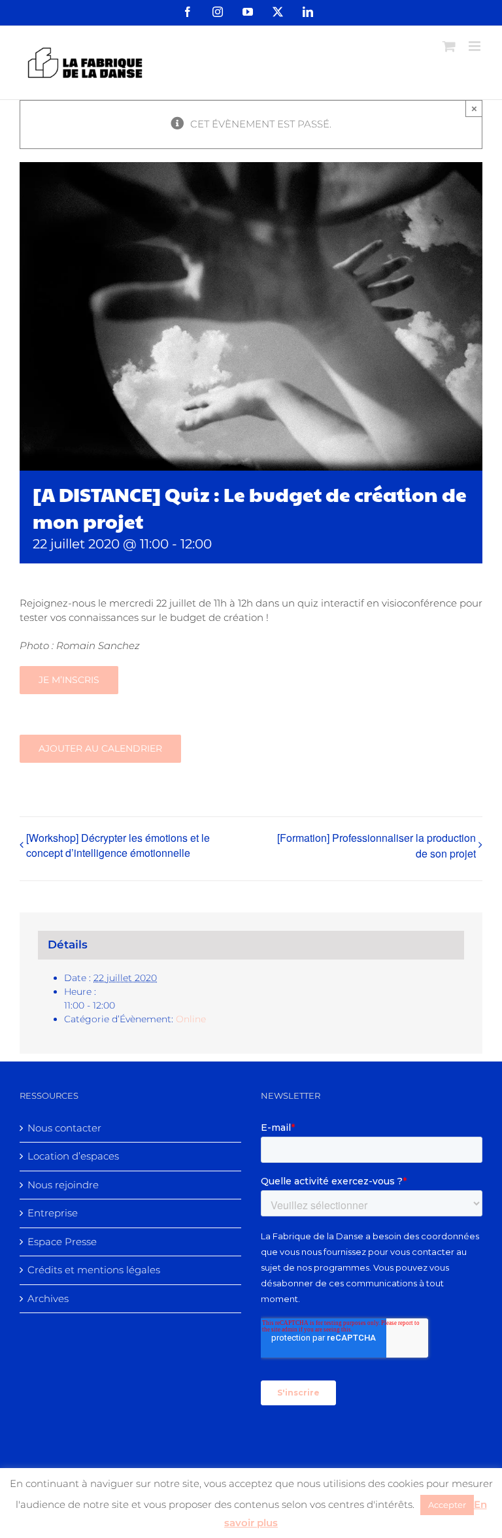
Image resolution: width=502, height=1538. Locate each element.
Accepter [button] (447, 1504)
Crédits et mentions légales (93, 1269)
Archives (48, 1298)
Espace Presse (62, 1241)
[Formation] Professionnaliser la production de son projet (376, 845)
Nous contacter (64, 1128)
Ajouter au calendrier (100, 748)
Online (191, 1019)
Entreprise (52, 1213)
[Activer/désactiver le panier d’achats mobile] (449, 46)
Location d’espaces (73, 1156)
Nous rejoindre (63, 1185)
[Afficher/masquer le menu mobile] (475, 46)
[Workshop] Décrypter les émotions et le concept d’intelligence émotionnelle (118, 845)
